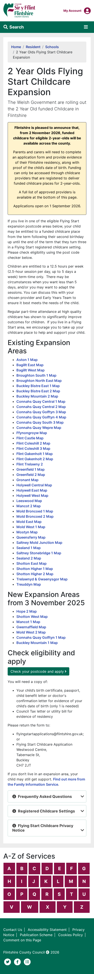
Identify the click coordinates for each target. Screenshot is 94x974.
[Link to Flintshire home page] (19, 10)
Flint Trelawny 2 (29, 464)
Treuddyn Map (28, 584)
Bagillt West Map (30, 370)
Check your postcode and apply (37, 671)
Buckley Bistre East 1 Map (38, 386)
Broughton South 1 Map (36, 375)
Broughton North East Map (39, 380)
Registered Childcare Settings (46, 811)
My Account (72, 10)
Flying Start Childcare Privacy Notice (42, 827)
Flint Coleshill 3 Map (33, 448)
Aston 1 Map (27, 359)
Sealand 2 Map (28, 558)
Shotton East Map (31, 563)
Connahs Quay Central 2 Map (41, 406)
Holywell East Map (31, 490)
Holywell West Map (32, 495)
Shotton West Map (32, 616)
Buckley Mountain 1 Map (37, 642)
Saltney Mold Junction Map (39, 542)
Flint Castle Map (30, 438)
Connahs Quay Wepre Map (38, 427)
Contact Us (12, 929)
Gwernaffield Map (31, 627)
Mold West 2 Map (31, 632)
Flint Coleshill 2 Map (33, 443)
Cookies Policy (70, 935)
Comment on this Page (22, 940)
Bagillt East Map (30, 365)
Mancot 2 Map (28, 506)
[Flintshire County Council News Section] (27, 961)
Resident (33, 47)
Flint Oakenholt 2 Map (34, 459)
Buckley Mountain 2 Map (37, 396)
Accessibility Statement (47, 929)
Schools (52, 47)
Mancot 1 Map (28, 622)
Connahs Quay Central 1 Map (40, 401)
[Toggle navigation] (86, 27)
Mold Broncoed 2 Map (35, 516)
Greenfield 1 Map (30, 469)
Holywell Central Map (34, 485)
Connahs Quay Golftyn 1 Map (41, 637)
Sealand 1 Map (28, 548)
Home (16, 47)
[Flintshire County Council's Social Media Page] (18, 961)
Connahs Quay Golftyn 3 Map (41, 412)
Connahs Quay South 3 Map (40, 422)
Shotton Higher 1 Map (34, 568)
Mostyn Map (27, 532)
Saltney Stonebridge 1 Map (38, 553)
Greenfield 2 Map (30, 474)
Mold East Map (29, 521)
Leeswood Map (29, 501)
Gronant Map (27, 480)
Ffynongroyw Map (31, 433)
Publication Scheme (36, 935)
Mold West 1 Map (30, 527)
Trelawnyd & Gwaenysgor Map (42, 579)
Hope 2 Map (26, 611)
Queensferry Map (30, 537)
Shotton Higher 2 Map (34, 574)
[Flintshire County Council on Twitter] (8, 961)
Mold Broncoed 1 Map (34, 511)
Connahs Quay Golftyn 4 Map (41, 417)
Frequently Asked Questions (45, 796)
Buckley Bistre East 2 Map (38, 391)
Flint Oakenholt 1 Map (34, 454)
